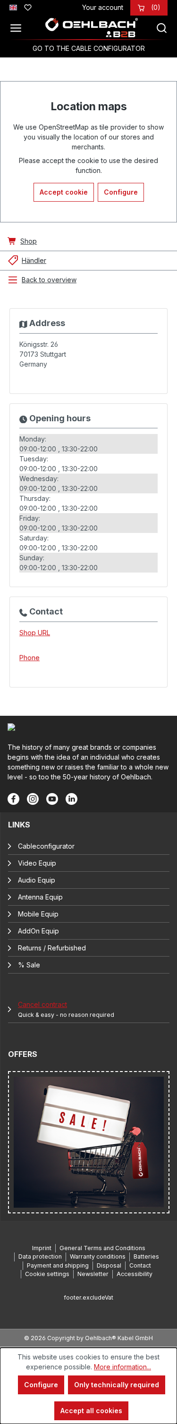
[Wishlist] (28, 6)
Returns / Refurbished (52, 948)
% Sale (29, 965)
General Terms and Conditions (102, 1248)
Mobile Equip (38, 914)
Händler (34, 260)
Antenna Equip (40, 897)
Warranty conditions (98, 1256)
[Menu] (18, 28)
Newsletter (93, 1273)
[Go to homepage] (91, 28)
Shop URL (34, 633)
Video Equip (37, 863)
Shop (28, 241)
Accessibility (134, 1273)
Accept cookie (64, 192)
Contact (140, 1265)
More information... (122, 1367)
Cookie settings (47, 1273)
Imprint (41, 1248)
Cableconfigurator (46, 846)
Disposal (109, 1265)
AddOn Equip (38, 931)
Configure (121, 192)
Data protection (40, 1256)
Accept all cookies (91, 1411)
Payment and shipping (58, 1265)
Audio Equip (36, 880)
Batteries (146, 1256)
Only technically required (116, 1385)
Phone (29, 658)
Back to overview (49, 280)
